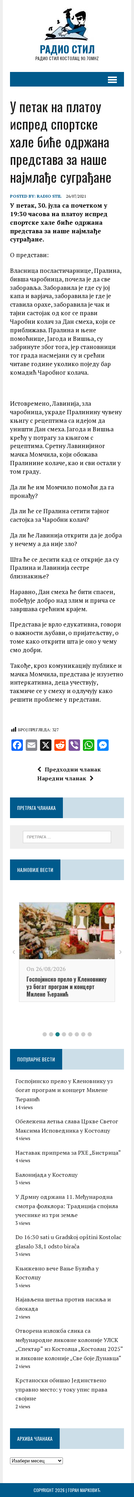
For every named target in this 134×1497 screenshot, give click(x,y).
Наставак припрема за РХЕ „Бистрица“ (68, 1152)
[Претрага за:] (67, 836)
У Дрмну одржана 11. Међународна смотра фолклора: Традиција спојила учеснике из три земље (66, 1206)
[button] (45, 1034)
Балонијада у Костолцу (46, 1175)
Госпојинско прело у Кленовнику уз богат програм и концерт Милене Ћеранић (66, 986)
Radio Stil (49, 196)
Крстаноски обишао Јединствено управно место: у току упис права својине (61, 1389)
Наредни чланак (61, 778)
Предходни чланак (73, 769)
